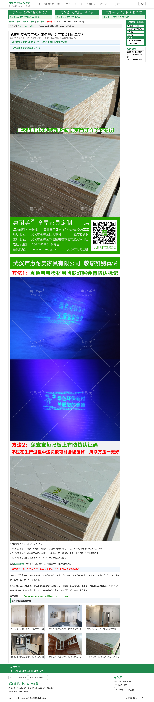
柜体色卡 (91, 4)
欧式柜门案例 (28, 21)
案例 (68, 4)
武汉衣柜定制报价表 (18, 677)
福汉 (86, 21)
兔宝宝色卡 (61, 21)
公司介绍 (131, 21)
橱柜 (59, 4)
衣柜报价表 (49, 4)
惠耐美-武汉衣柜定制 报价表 (69, 17)
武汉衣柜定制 (20, 670)
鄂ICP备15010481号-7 (134, 698)
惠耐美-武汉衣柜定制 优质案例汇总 (25, 17)
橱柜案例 (51, 21)
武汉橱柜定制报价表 (38, 677)
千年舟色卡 (72, 21)
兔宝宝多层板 (54, 38)
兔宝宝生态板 (73, 38)
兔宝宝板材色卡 (134, 40)
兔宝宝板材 (64, 38)
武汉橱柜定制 (32, 670)
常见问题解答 (131, 49)
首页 (39, 4)
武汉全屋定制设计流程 (134, 59)
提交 (142, 3)
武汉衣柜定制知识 (29, 26)
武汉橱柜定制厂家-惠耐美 (23, 683)
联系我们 (103, 4)
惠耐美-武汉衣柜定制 (20, 3)
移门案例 (40, 21)
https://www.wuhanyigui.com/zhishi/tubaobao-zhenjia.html (43, 596)
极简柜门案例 (14, 21)
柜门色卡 (78, 4)
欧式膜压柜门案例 (135, 29)
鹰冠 (81, 21)
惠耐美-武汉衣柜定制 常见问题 (117, 17)
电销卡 (11, 670)
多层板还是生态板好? (134, 52)
